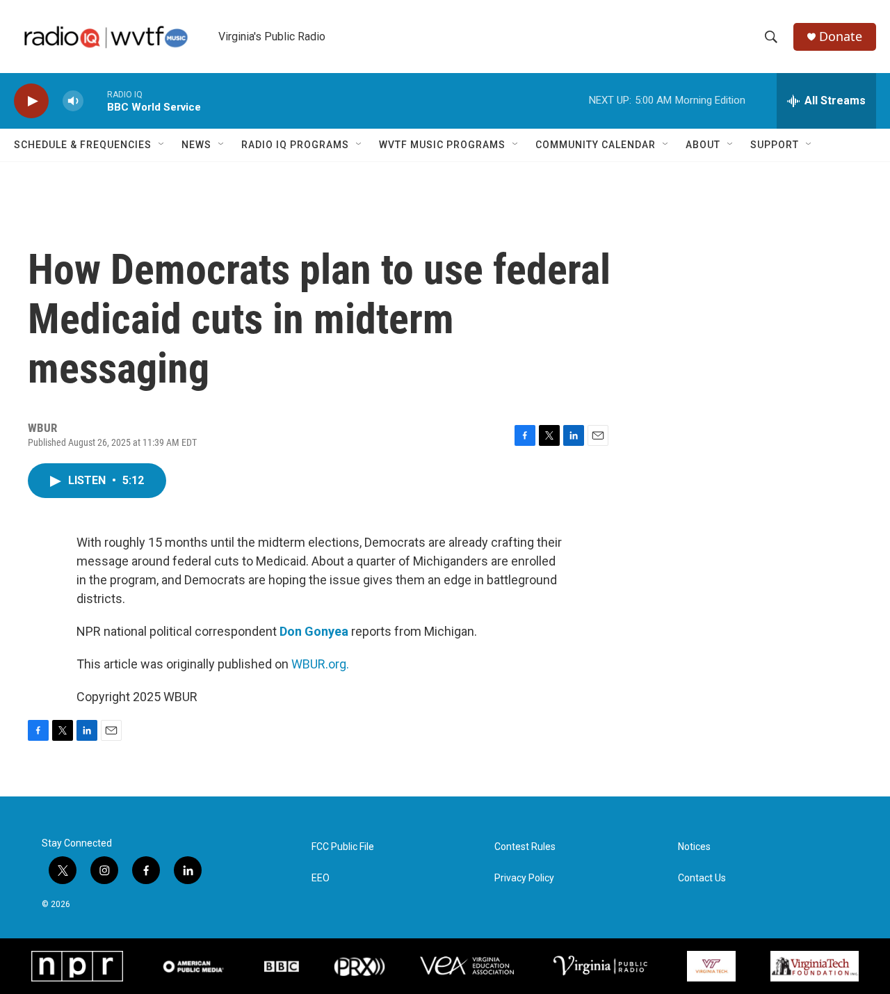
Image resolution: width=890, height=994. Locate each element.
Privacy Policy (524, 878)
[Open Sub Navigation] (162, 144)
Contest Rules (525, 847)
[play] (31, 101)
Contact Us (702, 878)
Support (774, 144)
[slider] (95, 100)
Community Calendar (595, 144)
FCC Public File (343, 847)
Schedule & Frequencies (83, 144)
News (196, 144)
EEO (321, 878)
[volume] (73, 101)
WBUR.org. (320, 664)
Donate (840, 36)
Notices (694, 847)
